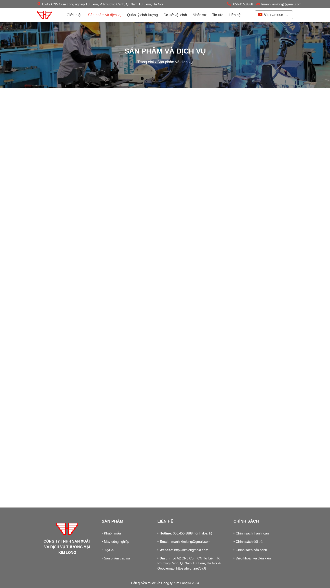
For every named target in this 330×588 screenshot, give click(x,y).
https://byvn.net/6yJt (191, 568)
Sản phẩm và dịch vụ (104, 15)
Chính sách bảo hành (250, 550)
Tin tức (217, 15)
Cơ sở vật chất (175, 15)
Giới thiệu (74, 15)
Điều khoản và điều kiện (252, 558)
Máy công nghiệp (115, 541)
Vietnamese (273, 15)
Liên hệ (235, 15)
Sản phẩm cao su (116, 558)
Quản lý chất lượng (142, 15)
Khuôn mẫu (111, 533)
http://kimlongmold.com (191, 550)
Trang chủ (145, 62)
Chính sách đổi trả (247, 541)
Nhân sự (200, 15)
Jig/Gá (108, 550)
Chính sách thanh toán (251, 533)
